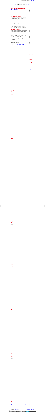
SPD (23, 44)
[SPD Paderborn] (22, 2)
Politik (19, 44)
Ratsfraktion (22, 44)
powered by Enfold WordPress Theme (17, 409)
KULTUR (15, 9)
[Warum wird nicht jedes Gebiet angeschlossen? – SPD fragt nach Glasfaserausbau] (44, 206)
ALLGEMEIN (11, 9)
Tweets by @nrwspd (30, 69)
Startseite (30, 404)
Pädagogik (18, 44)
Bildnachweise (30, 406)
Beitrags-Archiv (30, 55)
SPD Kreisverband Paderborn (13, 404)
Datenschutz (33, 0)
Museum (13, 44)
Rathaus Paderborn (24, 404)
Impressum (31, 0)
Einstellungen (27, 411)
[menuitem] (31, 0)
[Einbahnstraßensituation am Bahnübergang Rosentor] (0, 206)
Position (20, 44)
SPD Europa (18, 405)
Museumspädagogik (15, 44)
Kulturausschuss (17, 9)
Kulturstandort (12, 44)
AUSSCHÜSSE (14, 9)
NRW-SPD (18, 404)
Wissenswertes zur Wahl (25, 405)
